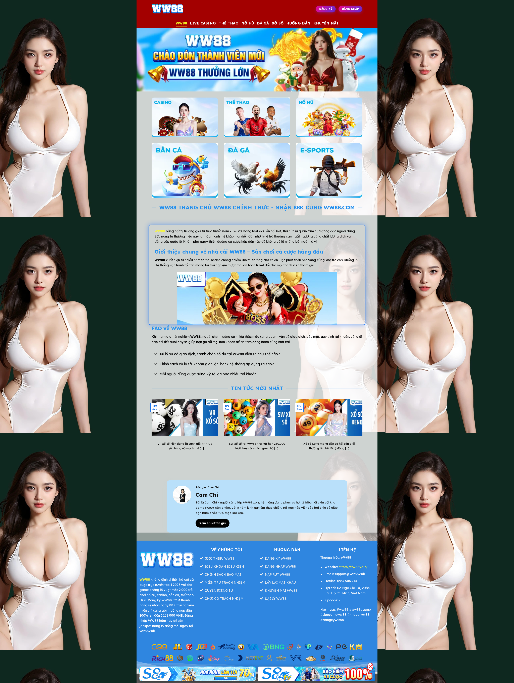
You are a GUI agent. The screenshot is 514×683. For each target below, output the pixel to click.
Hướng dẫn (298, 23)
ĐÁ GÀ (263, 23)
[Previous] (151, 430)
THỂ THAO (229, 23)
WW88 (181, 23)
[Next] (363, 430)
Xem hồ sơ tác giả (212, 523)
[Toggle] (155, 354)
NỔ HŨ (247, 23)
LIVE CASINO (203, 23)
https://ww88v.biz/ (353, 567)
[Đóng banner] (370, 667)
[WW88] (172, 9)
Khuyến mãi (326, 23)
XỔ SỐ (278, 23)
